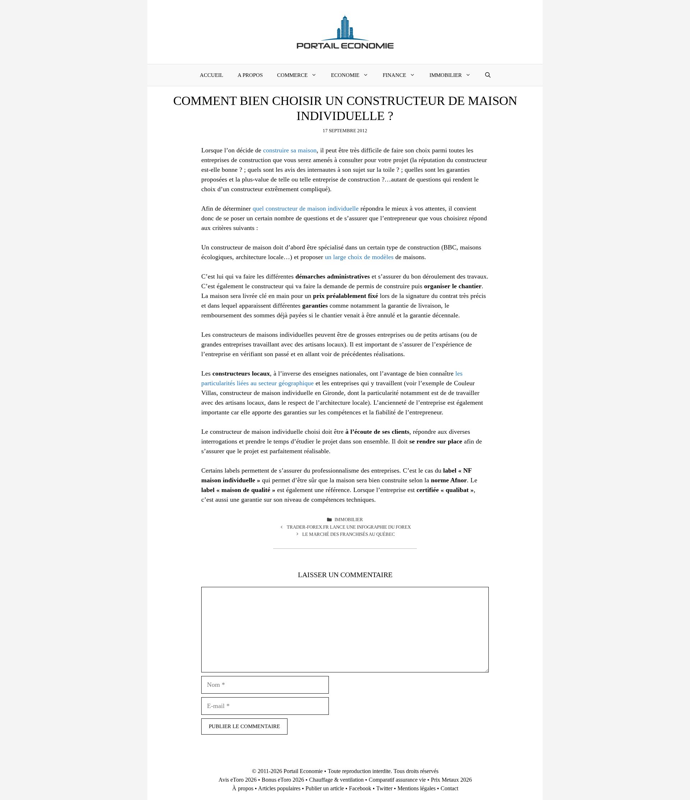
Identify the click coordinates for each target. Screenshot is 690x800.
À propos (242, 788)
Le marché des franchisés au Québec (348, 534)
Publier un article (324, 788)
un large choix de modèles (359, 257)
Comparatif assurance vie (397, 780)
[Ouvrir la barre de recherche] (488, 75)
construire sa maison (290, 150)
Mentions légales (416, 788)
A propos (250, 75)
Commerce (292, 75)
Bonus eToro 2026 (283, 780)
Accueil (211, 75)
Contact (449, 788)
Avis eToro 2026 (237, 780)
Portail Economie (303, 771)
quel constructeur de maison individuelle (306, 208)
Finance (394, 75)
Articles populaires (279, 788)
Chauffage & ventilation (336, 780)
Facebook (360, 788)
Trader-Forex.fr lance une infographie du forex (349, 527)
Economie (345, 75)
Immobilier (445, 75)
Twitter (384, 788)
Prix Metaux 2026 (451, 780)
